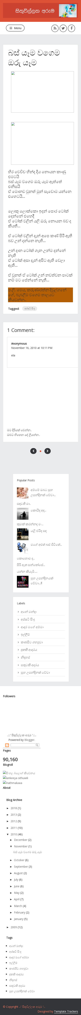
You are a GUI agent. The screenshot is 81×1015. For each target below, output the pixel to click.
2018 (14, 808)
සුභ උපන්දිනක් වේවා (35, 672)
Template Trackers (66, 1011)
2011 (14, 828)
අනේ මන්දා (28, 611)
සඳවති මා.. (24, 503)
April (16, 899)
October (19, 860)
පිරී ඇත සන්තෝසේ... (31, 565)
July (16, 879)
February (19, 912)
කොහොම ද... (26, 558)
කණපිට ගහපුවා (32, 642)
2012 (14, 821)
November (21, 846)
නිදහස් (25, 657)
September (21, 866)
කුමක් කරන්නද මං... (30, 524)
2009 (14, 927)
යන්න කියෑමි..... (27, 571)
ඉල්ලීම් (25, 634)
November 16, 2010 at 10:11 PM (31, 348)
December (20, 840)
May (16, 893)
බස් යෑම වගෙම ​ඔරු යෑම (27, 852)
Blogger (29, 740)
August (18, 873)
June (16, 886)
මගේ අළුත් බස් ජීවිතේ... (46, 544)
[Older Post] (47, 451)
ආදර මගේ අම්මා (32, 627)
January (18, 919)
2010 (14, 834)
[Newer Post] (33, 451)
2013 (14, 814)
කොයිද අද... (38, 510)
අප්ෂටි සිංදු (30, 308)
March (18, 906)
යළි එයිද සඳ (39, 531)
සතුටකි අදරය (30, 665)
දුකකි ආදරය (29, 649)
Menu (17, 28)
